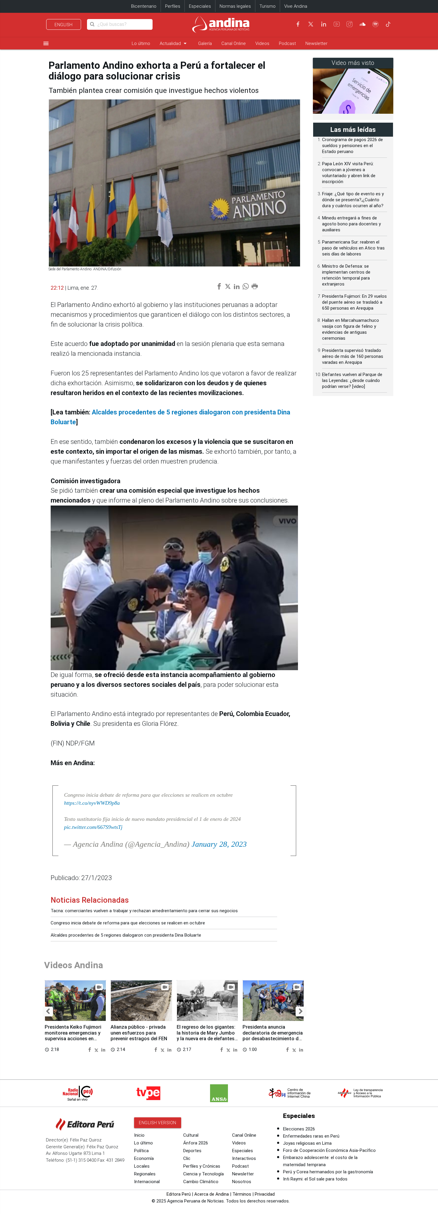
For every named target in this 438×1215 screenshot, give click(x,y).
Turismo (268, 6)
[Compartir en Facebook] (90, 1049)
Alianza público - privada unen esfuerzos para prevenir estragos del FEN (139, 1033)
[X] (311, 24)
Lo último (141, 43)
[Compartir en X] (97, 1049)
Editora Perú (179, 1194)
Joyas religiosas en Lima (307, 1143)
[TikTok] (388, 24)
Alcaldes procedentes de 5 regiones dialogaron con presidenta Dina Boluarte (126, 935)
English (64, 24)
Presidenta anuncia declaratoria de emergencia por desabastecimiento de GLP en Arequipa (273, 1035)
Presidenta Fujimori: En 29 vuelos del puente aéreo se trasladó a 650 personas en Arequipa (354, 302)
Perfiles (172, 6)
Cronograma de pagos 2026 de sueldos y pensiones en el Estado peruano (352, 145)
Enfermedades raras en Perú (311, 1136)
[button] (48, 1011)
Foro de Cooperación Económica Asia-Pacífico (329, 1150)
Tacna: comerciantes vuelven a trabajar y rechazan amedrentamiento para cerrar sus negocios (144, 910)
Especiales (200, 6)
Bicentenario (143, 6)
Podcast (287, 43)
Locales (142, 1166)
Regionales (145, 1174)
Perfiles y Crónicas (201, 1166)
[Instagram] (349, 24)
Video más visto (353, 63)
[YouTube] (337, 24)
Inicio (139, 1135)
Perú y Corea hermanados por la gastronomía (328, 1172)
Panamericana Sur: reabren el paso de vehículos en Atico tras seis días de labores (353, 248)
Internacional (147, 1181)
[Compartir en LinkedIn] (103, 1049)
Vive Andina (295, 6)
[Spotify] (375, 24)
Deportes (192, 1150)
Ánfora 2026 (195, 1143)
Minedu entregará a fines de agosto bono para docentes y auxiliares (351, 224)
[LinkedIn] (324, 24)
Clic (186, 1158)
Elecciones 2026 (299, 1129)
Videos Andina (73, 965)
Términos (241, 1194)
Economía (144, 1158)
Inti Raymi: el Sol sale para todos (315, 1179)
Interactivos (244, 1158)
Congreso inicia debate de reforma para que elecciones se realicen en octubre (128, 923)
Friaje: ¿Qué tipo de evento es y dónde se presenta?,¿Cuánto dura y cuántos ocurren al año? (353, 199)
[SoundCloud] (363, 24)
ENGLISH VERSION (157, 1122)
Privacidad (265, 1194)
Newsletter (316, 43)
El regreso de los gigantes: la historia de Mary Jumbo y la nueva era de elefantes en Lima (206, 1035)
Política (141, 1150)
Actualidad (174, 43)
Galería (205, 43)
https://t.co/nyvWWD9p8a (92, 803)
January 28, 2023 (219, 844)
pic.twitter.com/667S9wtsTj (93, 827)
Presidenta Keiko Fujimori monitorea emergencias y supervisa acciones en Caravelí (73, 1035)
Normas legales (235, 6)
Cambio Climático (200, 1181)
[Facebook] (298, 24)
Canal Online (233, 43)
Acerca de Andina (211, 1194)
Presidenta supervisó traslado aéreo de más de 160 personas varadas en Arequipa (352, 356)
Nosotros (241, 1181)
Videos (262, 43)
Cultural (190, 1135)
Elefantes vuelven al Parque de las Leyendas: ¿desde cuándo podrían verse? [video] (352, 380)
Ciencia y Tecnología (203, 1174)
